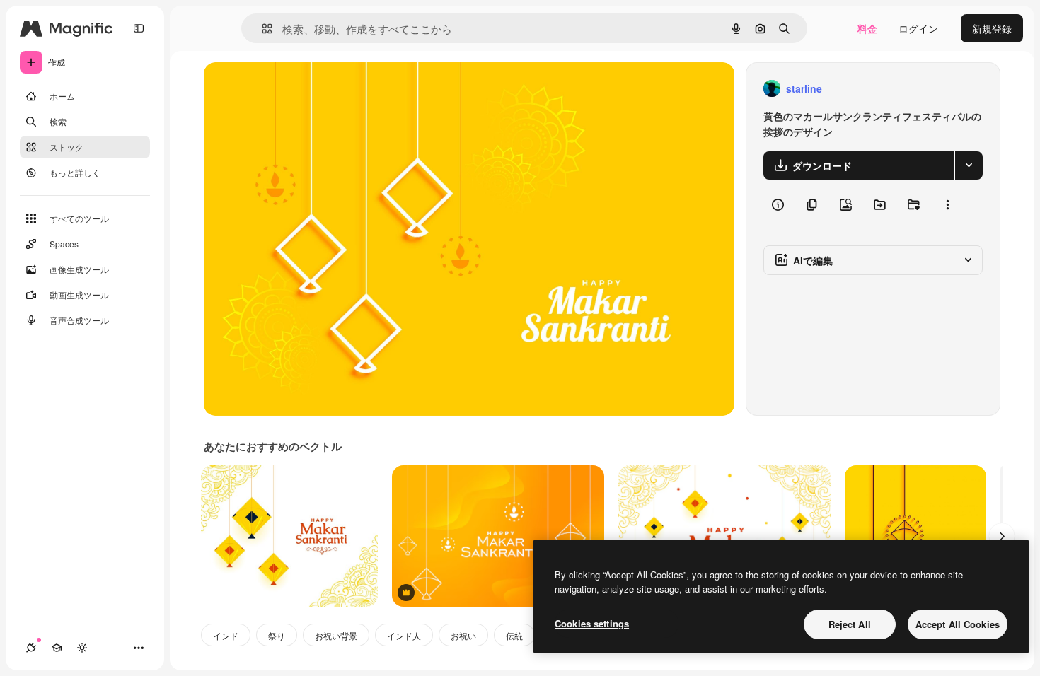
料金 (867, 28)
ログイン (918, 28)
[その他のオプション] (947, 205)
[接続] (31, 647)
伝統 (514, 635)
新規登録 (992, 28)
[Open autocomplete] (261, 28)
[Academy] (56, 647)
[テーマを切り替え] (82, 647)
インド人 (404, 635)
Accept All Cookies (957, 624)
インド (225, 635)
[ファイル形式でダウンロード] (968, 165)
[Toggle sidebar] (138, 28)
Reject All (849, 624)
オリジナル (301, 88)
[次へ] (1002, 536)
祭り (276, 635)
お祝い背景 (336, 635)
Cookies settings (592, 623)
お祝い (463, 635)
